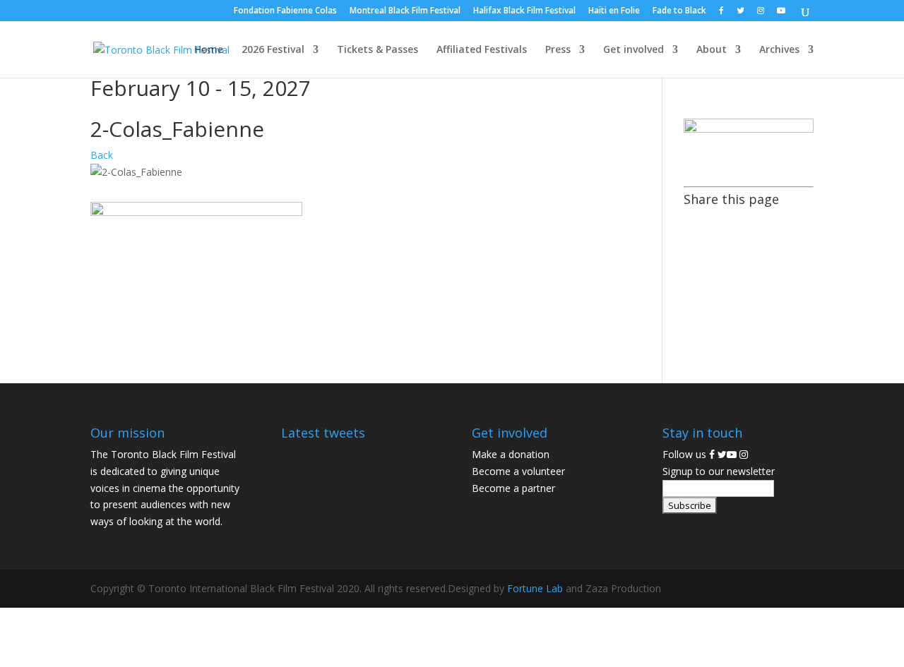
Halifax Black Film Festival (524, 11)
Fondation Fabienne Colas (285, 11)
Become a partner (513, 488)
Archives (779, 50)
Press (558, 50)
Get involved (633, 50)
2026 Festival (273, 50)
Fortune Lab (535, 588)
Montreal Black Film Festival (405, 11)
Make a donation (510, 454)
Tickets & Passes (377, 50)
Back (101, 155)
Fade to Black (679, 11)
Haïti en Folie (614, 11)
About (711, 50)
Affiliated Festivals (481, 50)
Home (208, 50)
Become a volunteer (518, 471)
